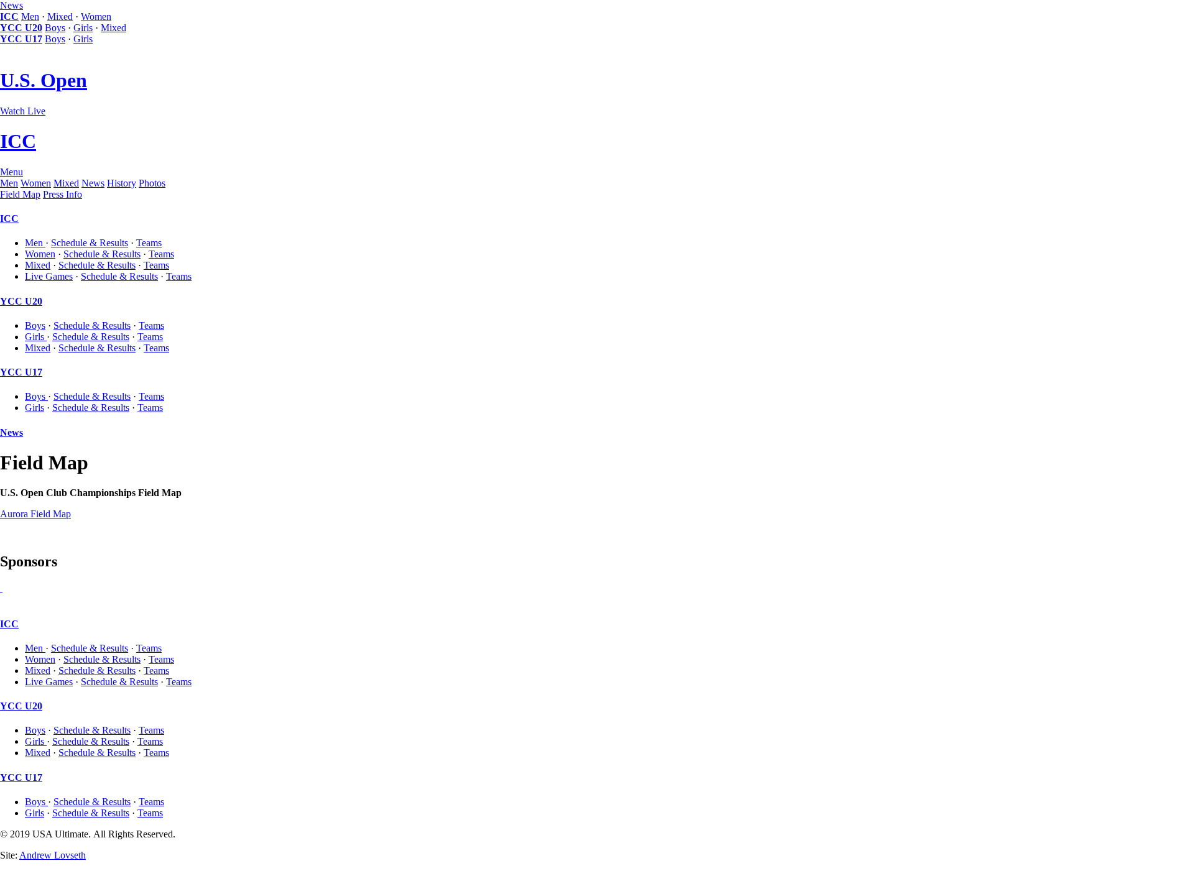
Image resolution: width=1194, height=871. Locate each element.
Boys (55, 27)
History (121, 183)
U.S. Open (43, 80)
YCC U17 (21, 39)
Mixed (60, 16)
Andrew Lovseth (52, 855)
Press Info (62, 194)
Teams (149, 242)
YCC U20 (21, 27)
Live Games (49, 276)
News (11, 5)
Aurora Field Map (35, 514)
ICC (9, 16)
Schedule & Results (89, 242)
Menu (11, 172)
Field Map (20, 194)
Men (30, 16)
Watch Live (22, 111)
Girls (83, 27)
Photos (152, 183)
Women (96, 16)
